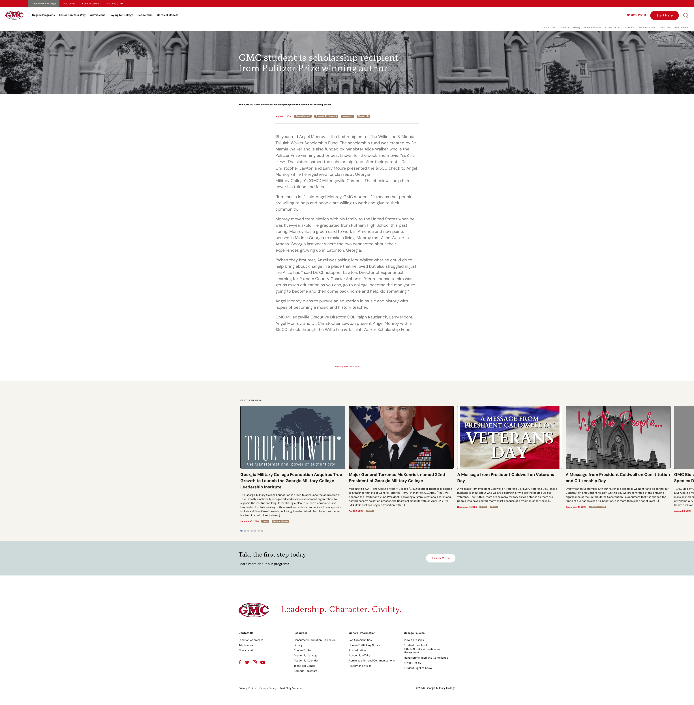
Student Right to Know (418, 668)
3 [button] (248, 531)
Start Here (664, 15)
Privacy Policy (412, 662)
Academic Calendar (306, 660)
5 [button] (255, 531)
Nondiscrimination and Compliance (426, 657)
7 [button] (262, 531)
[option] (293, 464)
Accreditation (357, 650)
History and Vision (360, 665)
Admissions (97, 15)
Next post (354, 366)
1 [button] (241, 531)
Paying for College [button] (121, 15)
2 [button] (245, 531)
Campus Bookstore (305, 670)
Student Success (613, 27)
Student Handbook (416, 645)
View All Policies (414, 640)
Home (242, 104)
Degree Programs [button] (43, 15)
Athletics (629, 27)
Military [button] (576, 27)
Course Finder (302, 650)
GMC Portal (638, 15)
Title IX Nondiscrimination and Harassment (422, 651)
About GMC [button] (550, 27)
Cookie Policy (267, 688)
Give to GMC (665, 27)
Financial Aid (246, 650)
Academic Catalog (305, 655)
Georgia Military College (44, 3)
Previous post (341, 366)
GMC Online (69, 3)
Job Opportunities (360, 640)
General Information (362, 633)
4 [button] (252, 531)
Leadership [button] (145, 15)
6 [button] (259, 531)
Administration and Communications (372, 660)
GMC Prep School (646, 27)
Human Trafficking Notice (364, 645)
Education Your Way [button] (72, 15)
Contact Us (246, 633)
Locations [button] (564, 27)
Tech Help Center (304, 665)
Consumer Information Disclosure (315, 640)
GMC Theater (682, 27)
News (250, 104)
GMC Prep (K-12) (114, 3)
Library (298, 645)
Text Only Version (291, 688)
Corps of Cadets (90, 3)
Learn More (441, 558)
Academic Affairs (359, 655)
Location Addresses (251, 640)
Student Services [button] (592, 27)
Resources (301, 633)
